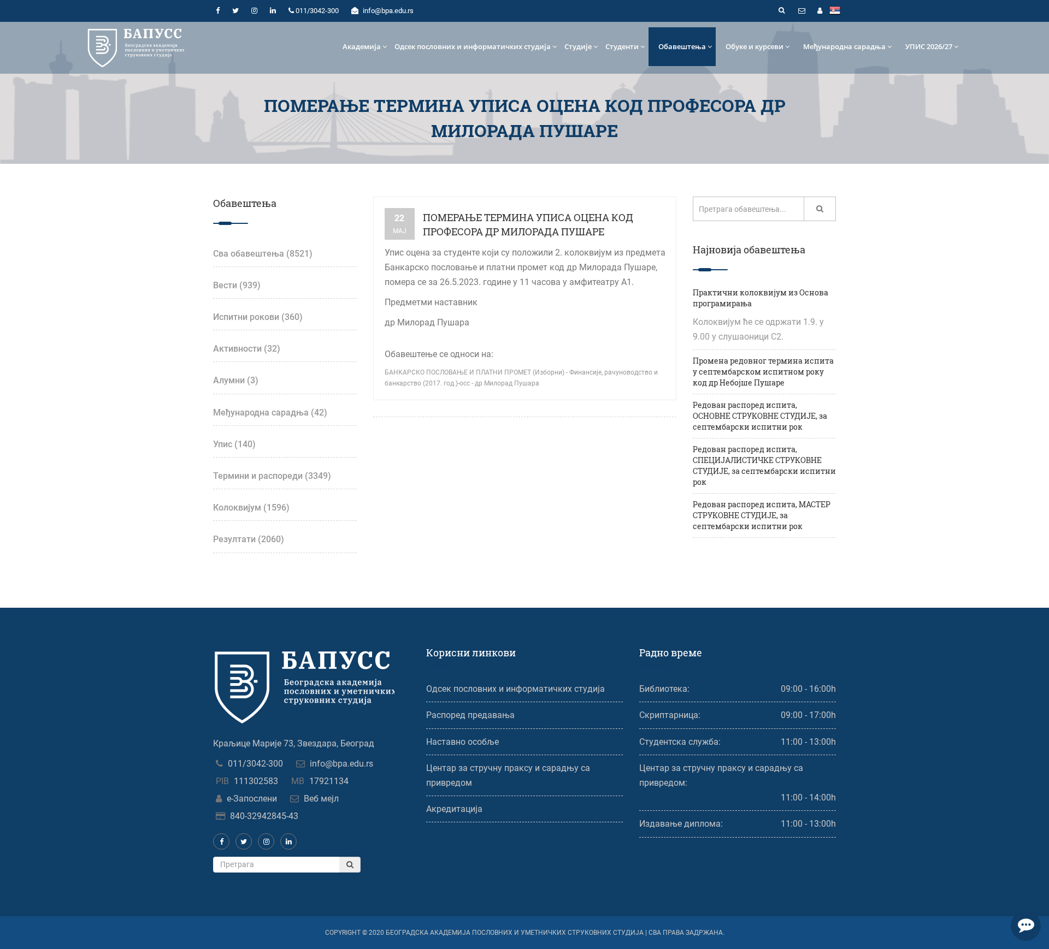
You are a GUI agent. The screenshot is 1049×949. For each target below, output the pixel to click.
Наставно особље (462, 742)
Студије (578, 46)
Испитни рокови (258, 317)
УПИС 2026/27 (928, 46)
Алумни (235, 380)
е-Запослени (252, 798)
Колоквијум (251, 507)
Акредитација (454, 809)
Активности (246, 348)
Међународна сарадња (844, 46)
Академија (362, 46)
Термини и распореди (272, 476)
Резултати (248, 539)
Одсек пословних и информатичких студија (472, 46)
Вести (237, 285)
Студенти (622, 46)
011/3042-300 (255, 763)
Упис (234, 444)
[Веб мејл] (801, 11)
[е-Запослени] (819, 11)
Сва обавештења (263, 253)
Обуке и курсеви (754, 46)
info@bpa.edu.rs (341, 763)
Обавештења (682, 46)
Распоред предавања (470, 715)
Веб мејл (321, 798)
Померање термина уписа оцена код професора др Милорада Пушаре (528, 224)
